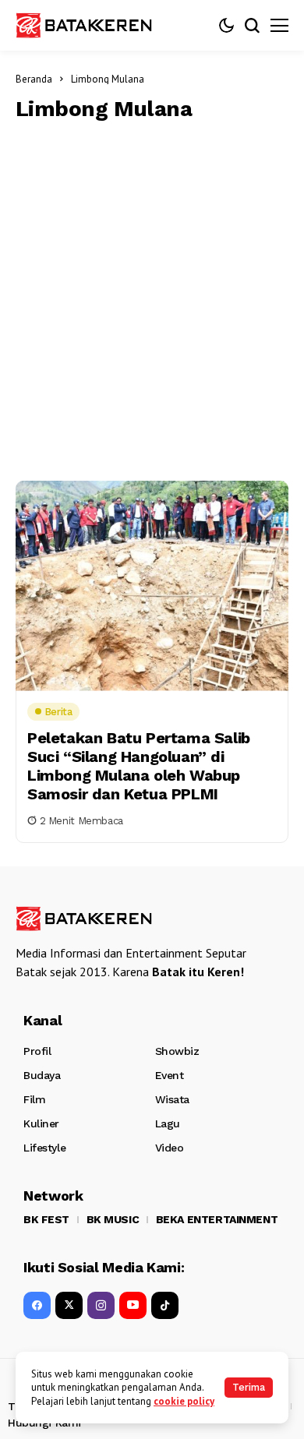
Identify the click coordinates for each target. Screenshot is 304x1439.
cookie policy (184, 1401)
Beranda (34, 79)
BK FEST (46, 1219)
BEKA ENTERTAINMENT (216, 1219)
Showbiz (177, 1051)
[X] (69, 1305)
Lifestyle (44, 1147)
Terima (248, 1387)
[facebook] (37, 1305)
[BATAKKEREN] (93, 25)
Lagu (167, 1123)
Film (34, 1099)
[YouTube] (133, 1305)
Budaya (41, 1075)
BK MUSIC (113, 1219)
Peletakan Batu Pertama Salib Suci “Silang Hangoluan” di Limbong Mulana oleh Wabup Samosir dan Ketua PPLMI (138, 765)
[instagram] (101, 1305)
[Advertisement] (152, 298)
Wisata (172, 1099)
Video (169, 1147)
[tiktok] (165, 1305)
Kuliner (41, 1123)
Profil (37, 1051)
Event (169, 1075)
